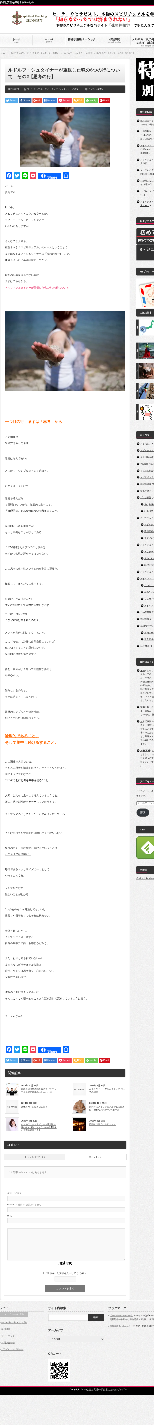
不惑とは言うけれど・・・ (102, 1124)
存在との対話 (147, 470)
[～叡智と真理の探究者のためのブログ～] (29, 23)
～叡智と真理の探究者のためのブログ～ (105, 1389)
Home (2, 53)
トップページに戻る (14, 1314)
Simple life (149, 504)
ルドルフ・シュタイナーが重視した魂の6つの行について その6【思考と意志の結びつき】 (39, 1127)
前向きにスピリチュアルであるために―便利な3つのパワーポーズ (107, 1108)
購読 (142, 812)
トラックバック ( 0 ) (35, 1157)
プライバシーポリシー (12, 1349)
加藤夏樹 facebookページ (122, 1326)
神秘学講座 (145, 484)
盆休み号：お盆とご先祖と (34, 1106)
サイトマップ (8, 1336)
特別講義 (5, 1329)
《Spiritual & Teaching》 (121, 1315)
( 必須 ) (14, 1193)
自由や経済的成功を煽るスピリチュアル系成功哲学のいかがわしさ (38, 1090)
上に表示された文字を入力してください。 (65, 1273)
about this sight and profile (14, 1322)
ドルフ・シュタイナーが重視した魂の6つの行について (38, 287)
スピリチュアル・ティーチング (25, 53)
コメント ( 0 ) (95, 1157)
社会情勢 (148, 511)
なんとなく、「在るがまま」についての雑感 (107, 1090)
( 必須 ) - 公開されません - (25, 1204)
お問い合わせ (8, 1342)
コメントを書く (96, 89)
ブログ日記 (145, 497)
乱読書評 (144, 646)
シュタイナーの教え (50, 53)
